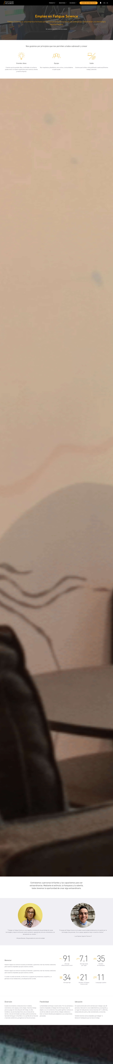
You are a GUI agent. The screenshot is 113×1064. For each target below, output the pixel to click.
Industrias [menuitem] (62, 3)
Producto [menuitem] (52, 3)
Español (107, 3)
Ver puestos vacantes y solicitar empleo (56, 29)
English (105, 3)
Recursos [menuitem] (72, 3)
